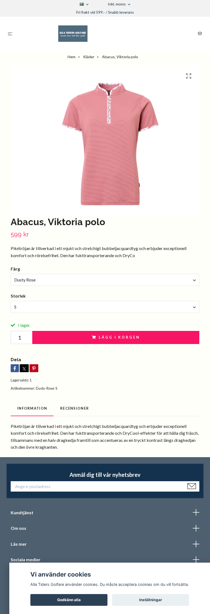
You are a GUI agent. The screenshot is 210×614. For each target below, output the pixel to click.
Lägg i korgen (119, 337)
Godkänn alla (69, 600)
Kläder (88, 56)
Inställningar (150, 600)
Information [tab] (32, 408)
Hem (71, 56)
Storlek (18, 295)
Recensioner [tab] (74, 408)
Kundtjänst (22, 512)
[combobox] (105, 280)
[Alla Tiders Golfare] (106, 33)
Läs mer (19, 544)
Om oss (18, 528)
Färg (15, 268)
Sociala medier (25, 559)
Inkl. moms (117, 4)
